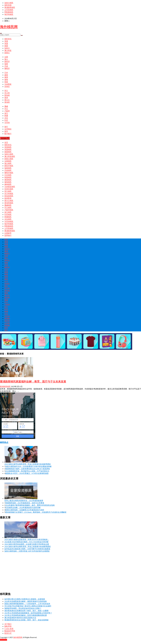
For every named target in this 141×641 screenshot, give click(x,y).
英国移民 (7, 149)
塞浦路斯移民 (9, 7)
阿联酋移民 (8, 12)
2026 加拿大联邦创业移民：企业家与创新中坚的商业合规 (26, 544)
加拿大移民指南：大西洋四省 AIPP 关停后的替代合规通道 (27, 551)
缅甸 (6, 80)
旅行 (6, 127)
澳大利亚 (7, 50)
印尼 (6, 120)
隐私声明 (7, 626)
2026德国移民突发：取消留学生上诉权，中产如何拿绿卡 (27, 471)
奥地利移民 (8, 203)
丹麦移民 (7, 170)
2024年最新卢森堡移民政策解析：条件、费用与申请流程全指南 (30, 505)
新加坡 (7, 95)
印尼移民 (7, 214)
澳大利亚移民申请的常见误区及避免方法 (20, 618)
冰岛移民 (7, 219)
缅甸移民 (7, 182)
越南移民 (7, 184)
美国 (6, 41)
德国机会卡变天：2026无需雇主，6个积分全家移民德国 (26, 473)
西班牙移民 (8, 166)
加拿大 (7, 48)
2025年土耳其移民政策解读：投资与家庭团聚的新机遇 (25, 615)
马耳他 (7, 123)
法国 (6, 57)
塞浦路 (7, 318)
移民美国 (7, 5)
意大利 (7, 93)
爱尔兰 (7, 100)
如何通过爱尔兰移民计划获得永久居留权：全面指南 (24, 599)
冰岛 (6, 118)
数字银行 (7, 134)
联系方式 (7, 633)
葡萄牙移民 (8, 173)
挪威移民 (7, 205)
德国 (6, 46)
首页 (6, 142)
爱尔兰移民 (8, 201)
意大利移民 (8, 194)
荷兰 (6, 91)
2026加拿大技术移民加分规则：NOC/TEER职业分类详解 (26, 542)
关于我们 (7, 624)
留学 (6, 131)
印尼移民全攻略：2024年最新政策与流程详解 (23, 507)
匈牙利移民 (8, 14)
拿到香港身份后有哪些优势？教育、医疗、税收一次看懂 (26, 611)
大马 (6, 281)
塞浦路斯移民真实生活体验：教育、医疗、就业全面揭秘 (26, 620)
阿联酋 (7, 325)
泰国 (6, 77)
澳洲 (6, 251)
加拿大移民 (8, 3)
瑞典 (6, 64)
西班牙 (7, 61)
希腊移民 (7, 217)
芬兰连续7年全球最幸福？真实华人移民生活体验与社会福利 (27, 606)
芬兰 (6, 109)
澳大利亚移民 (9, 156)
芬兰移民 (7, 208)
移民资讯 (7, 39)
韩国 (6, 82)
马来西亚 (7, 84)
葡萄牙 (7, 68)
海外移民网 (9, 27)
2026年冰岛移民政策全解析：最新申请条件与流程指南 (25, 601)
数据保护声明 (9, 631)
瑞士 (6, 59)
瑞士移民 (7, 163)
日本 (6, 73)
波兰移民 (7, 212)
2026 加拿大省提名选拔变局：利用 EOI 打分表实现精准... (26, 539)
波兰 (6, 113)
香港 (6, 98)
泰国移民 (7, 180)
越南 (6, 75)
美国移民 (7, 147)
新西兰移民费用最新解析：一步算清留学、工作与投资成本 (27, 604)
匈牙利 (7, 321)
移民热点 (4, 442)
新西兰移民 (8, 159)
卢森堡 (7, 111)
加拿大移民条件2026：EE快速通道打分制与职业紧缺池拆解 (28, 466)
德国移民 (7, 152)
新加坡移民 (8, 196)
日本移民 (7, 175)
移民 (6, 239)
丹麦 (6, 66)
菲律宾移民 (8, 189)
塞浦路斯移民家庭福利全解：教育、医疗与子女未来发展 (33, 381)
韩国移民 (7, 177)
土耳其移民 (8, 10)
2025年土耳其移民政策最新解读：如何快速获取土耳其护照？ (28, 613)
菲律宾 (7, 86)
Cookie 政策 (8, 629)
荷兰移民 (7, 191)
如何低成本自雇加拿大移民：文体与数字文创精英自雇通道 (27, 549)
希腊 (6, 116)
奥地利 (7, 102)
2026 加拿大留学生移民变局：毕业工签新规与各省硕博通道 (27, 464)
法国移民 (7, 161)
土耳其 (7, 323)
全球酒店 (7, 129)
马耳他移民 (8, 221)
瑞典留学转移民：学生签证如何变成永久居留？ (22, 608)
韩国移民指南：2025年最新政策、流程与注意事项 (24, 503)
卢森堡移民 (8, 210)
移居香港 (7, 198)
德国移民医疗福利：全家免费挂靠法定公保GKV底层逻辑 (27, 469)
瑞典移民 (7, 168)
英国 (6, 43)
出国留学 (7, 233)
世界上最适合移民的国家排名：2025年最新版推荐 (23, 501)
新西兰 (7, 53)
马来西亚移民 (9, 187)
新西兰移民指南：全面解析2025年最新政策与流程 (24, 510)
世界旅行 (7, 235)
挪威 (6, 106)
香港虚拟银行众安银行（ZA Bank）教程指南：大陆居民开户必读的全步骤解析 (35, 512)
